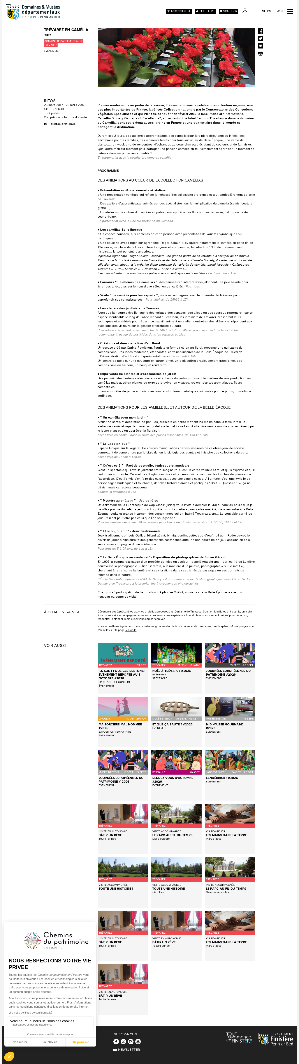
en (269, 11)
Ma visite (131, 630)
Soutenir (230, 11)
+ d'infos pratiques (62, 124)
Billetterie (207, 11)
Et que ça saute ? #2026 (172, 724)
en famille (216, 611)
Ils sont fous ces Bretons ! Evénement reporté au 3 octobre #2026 (122, 674)
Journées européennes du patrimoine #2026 (228, 672)
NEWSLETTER (129, 1050)
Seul (206, 611)
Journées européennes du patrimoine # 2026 (121, 780)
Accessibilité (181, 11)
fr (263, 11)
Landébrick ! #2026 (222, 778)
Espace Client (245, 11)
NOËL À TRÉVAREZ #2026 (171, 671)
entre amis (233, 611)
